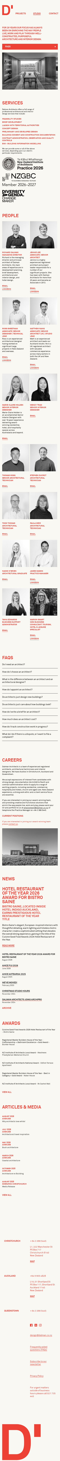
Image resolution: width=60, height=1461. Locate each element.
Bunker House (8, 1045)
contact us (13, 824)
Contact (53, 14)
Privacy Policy (36, 1376)
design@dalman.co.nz (41, 1335)
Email (5, 286)
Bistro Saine (8, 1032)
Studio (37, 14)
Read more (8, 945)
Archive (6, 1008)
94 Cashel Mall (44, 1084)
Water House (29, 1076)
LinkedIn (6, 289)
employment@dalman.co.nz (36, 808)
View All (7, 1092)
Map (32, 1261)
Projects (20, 14)
